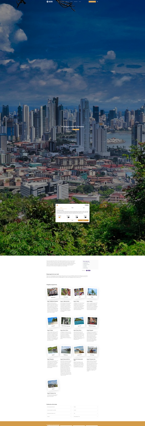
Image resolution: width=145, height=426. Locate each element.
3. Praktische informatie (86, 264)
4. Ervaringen (85, 265)
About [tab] (84, 207)
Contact (80, 1)
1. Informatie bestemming (86, 262)
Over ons (71, 1)
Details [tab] (72, 207)
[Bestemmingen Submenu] (64, 2)
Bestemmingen (62, 1)
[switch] (68, 217)
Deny (72, 220)
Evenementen (75, 1)
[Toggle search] (97, 2)
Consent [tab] (61, 207)
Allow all (83, 220)
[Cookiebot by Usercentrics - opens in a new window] (85, 205)
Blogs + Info (67, 1)
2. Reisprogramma (85, 263)
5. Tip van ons (85, 266)
